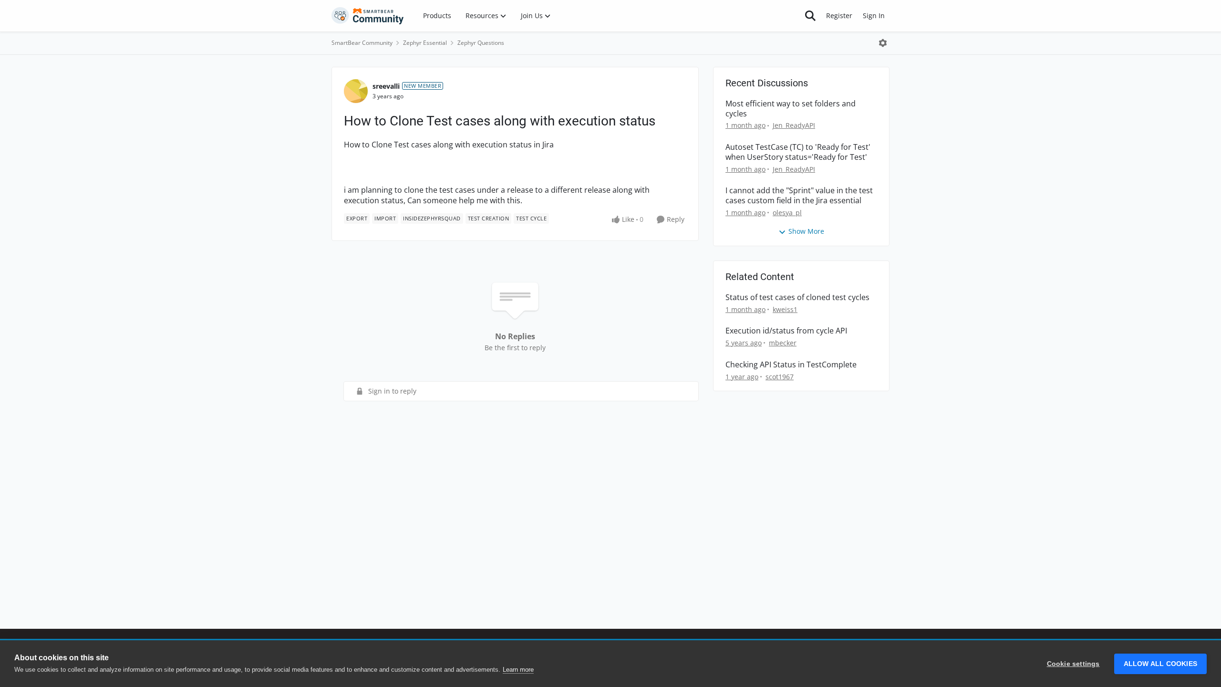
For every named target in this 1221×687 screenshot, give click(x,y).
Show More (806, 231)
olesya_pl (787, 212)
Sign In (874, 15)
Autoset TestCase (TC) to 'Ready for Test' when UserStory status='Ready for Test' (797, 152)
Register (839, 15)
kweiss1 (785, 309)
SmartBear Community (362, 43)
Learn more (518, 669)
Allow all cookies (1160, 663)
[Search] (810, 15)
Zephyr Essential (425, 43)
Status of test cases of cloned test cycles (797, 297)
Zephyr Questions (480, 43)
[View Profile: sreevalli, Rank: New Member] (356, 91)
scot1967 (780, 376)
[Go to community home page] (367, 15)
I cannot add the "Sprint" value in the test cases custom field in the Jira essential (799, 196)
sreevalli (386, 86)
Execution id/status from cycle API (786, 331)
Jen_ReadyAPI (794, 125)
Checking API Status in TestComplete (791, 365)
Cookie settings (1073, 663)
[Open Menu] (883, 43)
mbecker (783, 342)
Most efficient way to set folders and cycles (790, 109)
